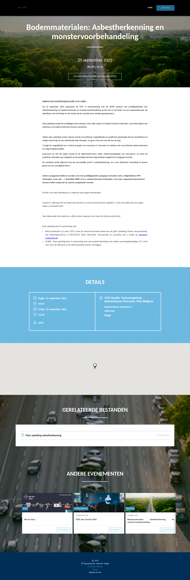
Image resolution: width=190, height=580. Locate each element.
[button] (95, 366)
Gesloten (165, 8)
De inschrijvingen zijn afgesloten (95, 76)
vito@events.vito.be (95, 567)
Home (150, 8)
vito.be (95, 570)
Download (163, 435)
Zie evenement (63, 530)
